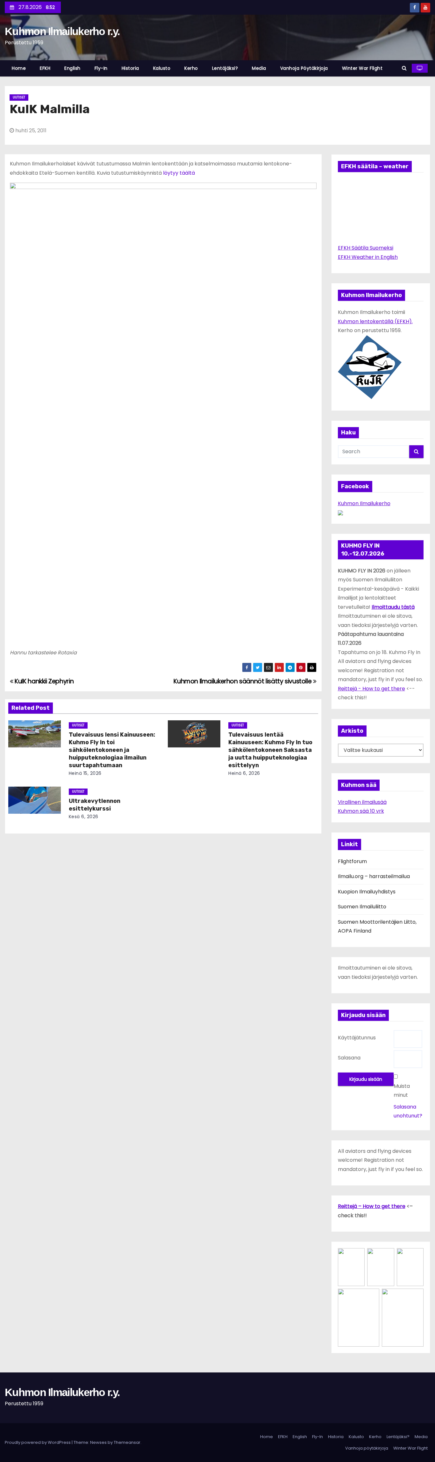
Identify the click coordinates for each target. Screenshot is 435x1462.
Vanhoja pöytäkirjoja (304, 68)
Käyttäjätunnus (357, 1037)
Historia (130, 68)
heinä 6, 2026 (244, 773)
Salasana (349, 1057)
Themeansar (127, 1442)
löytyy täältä (178, 173)
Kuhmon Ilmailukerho (364, 503)
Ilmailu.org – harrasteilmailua (374, 876)
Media (259, 68)
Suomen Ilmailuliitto (362, 906)
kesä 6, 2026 (83, 816)
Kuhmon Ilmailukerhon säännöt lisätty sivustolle (243, 681)
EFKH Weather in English (368, 257)
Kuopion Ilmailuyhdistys (367, 891)
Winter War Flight (362, 68)
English (72, 68)
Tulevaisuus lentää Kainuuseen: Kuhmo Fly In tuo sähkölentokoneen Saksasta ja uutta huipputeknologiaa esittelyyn (270, 750)
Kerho (191, 68)
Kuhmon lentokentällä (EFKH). (375, 321)
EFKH (45, 68)
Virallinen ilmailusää (362, 802)
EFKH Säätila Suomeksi (365, 247)
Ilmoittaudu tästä (393, 607)
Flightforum (352, 861)
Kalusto (162, 68)
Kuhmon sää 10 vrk (361, 811)
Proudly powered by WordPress (38, 1442)
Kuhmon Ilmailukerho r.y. (62, 31)
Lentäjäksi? (225, 68)
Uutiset (19, 97)
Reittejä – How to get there (371, 1206)
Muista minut (402, 1090)
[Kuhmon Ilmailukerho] (340, 512)
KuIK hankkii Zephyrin (43, 681)
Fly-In (101, 68)
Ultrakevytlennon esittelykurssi (94, 804)
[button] (404, 68)
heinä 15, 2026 (85, 773)
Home (19, 68)
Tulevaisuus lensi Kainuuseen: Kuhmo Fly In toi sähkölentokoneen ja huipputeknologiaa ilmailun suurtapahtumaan (112, 750)
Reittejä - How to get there (371, 688)
